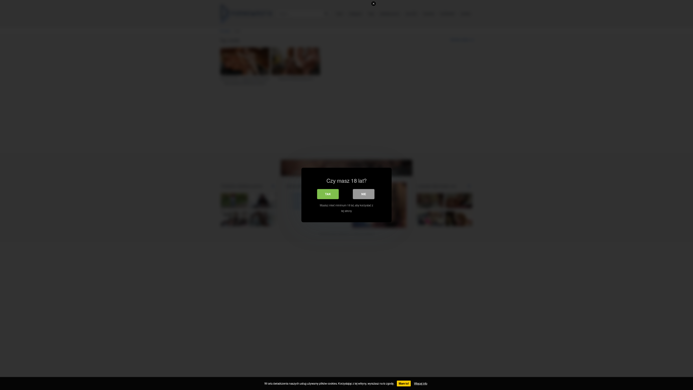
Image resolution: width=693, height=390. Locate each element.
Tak (328, 194)
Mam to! (404, 383)
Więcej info (420, 383)
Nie (363, 194)
